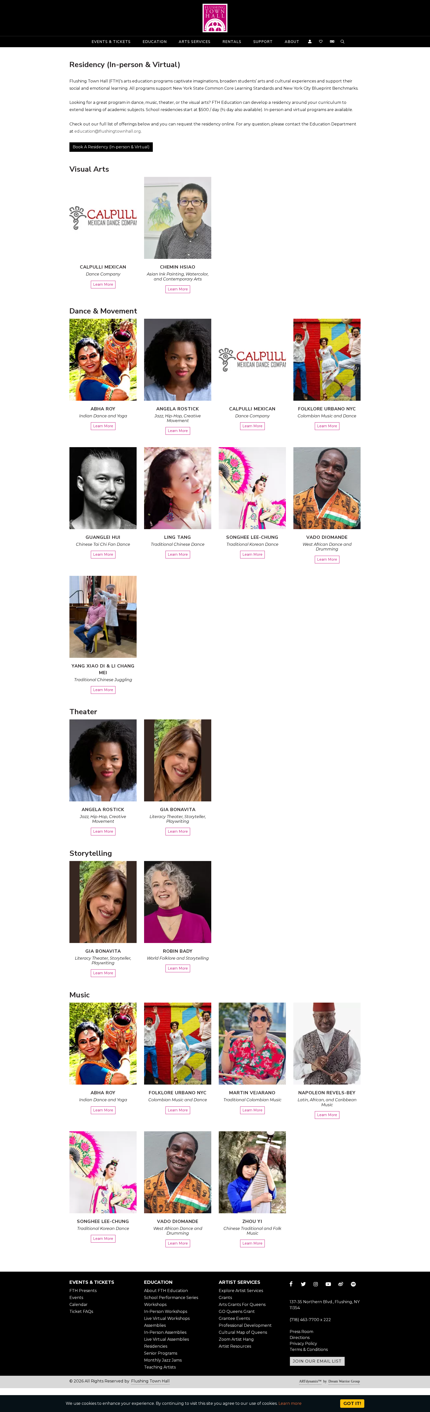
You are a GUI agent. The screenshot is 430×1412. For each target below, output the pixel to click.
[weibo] (341, 1284)
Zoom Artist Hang (236, 1339)
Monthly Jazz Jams (163, 1360)
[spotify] (353, 1284)
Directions (300, 1337)
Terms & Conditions (309, 1349)
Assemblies (155, 1325)
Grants (225, 1297)
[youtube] (328, 1284)
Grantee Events (234, 1318)
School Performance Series (171, 1297)
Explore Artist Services (241, 1290)
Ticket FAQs (81, 1311)
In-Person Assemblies (165, 1332)
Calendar (78, 1304)
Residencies (155, 1346)
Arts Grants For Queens (242, 1304)
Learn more (290, 1403)
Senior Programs (160, 1353)
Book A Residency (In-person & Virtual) (111, 147)
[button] (111, 41)
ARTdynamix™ (310, 1381)
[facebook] (291, 1284)
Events (76, 1297)
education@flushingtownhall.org (107, 131)
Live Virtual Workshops (167, 1318)
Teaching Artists (160, 1367)
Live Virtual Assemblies (166, 1339)
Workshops (155, 1304)
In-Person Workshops (165, 1311)
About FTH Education (166, 1290)
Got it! (352, 1403)
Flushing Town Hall (150, 1381)
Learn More (103, 284)
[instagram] (316, 1284)
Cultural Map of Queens (243, 1332)
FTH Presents (83, 1290)
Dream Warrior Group (344, 1381)
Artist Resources (235, 1346)
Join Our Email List (317, 1361)
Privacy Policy (303, 1343)
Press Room (301, 1331)
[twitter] (303, 1284)
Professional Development (245, 1325)
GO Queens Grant (237, 1311)
